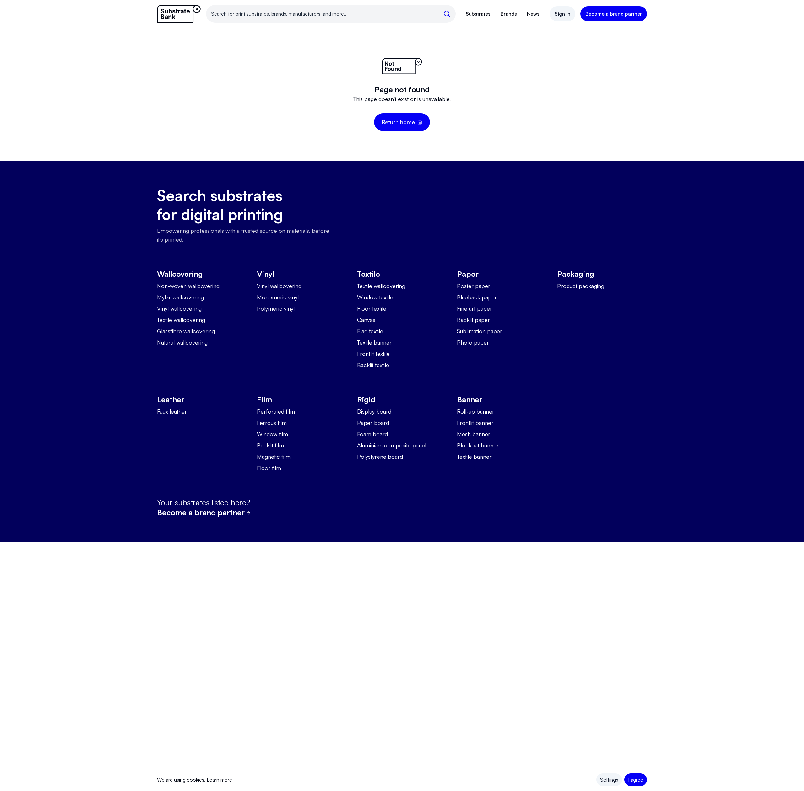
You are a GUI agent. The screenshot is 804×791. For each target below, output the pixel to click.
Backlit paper (473, 319)
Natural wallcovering (182, 342)
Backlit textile (373, 364)
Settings (609, 780)
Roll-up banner (475, 411)
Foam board (372, 433)
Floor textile (371, 308)
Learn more (219, 780)
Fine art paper (474, 308)
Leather (170, 399)
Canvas (366, 319)
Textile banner (374, 342)
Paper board (373, 422)
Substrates (478, 14)
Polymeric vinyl (276, 308)
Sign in (562, 14)
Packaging (575, 274)
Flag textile (370, 331)
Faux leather (172, 411)
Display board (374, 411)
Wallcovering (180, 274)
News (533, 14)
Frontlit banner (475, 422)
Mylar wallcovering (180, 297)
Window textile (375, 297)
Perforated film (276, 411)
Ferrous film (272, 422)
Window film (272, 433)
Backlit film (270, 445)
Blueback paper (477, 297)
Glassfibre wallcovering (186, 331)
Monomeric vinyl (278, 297)
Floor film (269, 467)
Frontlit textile (373, 353)
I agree (635, 780)
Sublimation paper (479, 331)
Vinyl (265, 274)
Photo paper (473, 342)
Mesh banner (473, 433)
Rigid (366, 399)
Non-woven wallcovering (188, 285)
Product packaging (580, 285)
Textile (368, 274)
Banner (469, 399)
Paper (468, 274)
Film (264, 399)
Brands (509, 14)
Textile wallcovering (181, 319)
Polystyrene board (380, 456)
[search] (447, 14)
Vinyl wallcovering (179, 308)
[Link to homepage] (179, 14)
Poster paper (473, 285)
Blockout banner (478, 445)
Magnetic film (274, 456)
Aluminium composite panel (391, 445)
